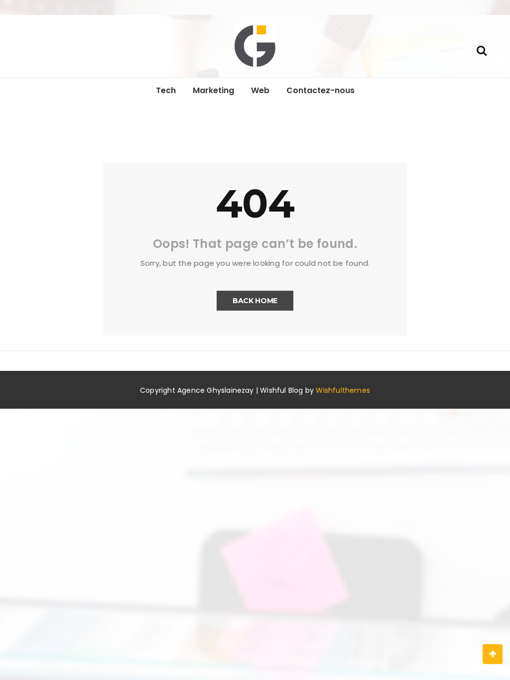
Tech (166, 90)
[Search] (482, 49)
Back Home (255, 300)
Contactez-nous (320, 90)
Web (260, 90)
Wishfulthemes (343, 390)
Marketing (213, 90)
